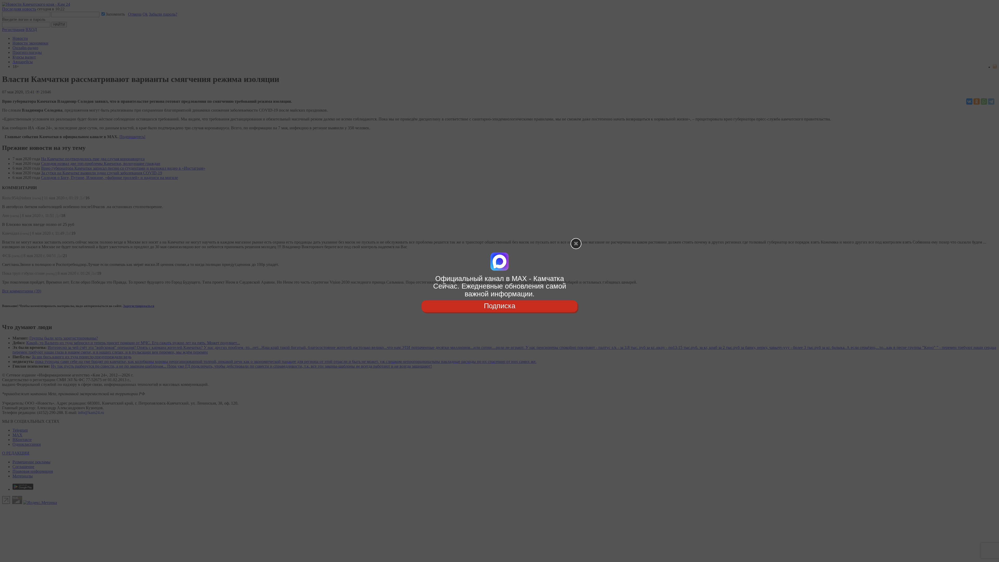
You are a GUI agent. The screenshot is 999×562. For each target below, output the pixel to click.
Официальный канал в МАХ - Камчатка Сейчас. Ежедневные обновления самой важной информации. (499, 286)
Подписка (499, 306)
